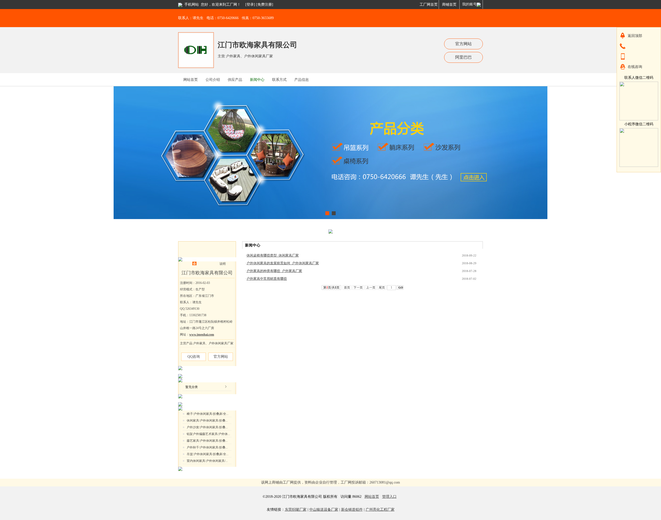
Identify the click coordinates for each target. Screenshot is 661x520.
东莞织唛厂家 (295, 509)
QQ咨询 (193, 357)
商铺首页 (449, 4)
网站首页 (372, 497)
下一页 (358, 287)
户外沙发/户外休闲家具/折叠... (207, 427)
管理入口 (389, 497)
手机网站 (191, 4)
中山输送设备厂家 (323, 509)
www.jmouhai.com (201, 334)
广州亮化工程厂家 (380, 509)
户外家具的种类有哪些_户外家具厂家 (274, 271)
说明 (222, 264)
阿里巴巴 (463, 57)
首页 (347, 287)
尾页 (382, 287)
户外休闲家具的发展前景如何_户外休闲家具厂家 (283, 263)
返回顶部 (635, 36)
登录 (250, 4)
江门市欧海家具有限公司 (257, 45)
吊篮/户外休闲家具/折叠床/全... (208, 454)
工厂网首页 (429, 4)
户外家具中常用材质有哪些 (267, 279)
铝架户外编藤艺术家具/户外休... (208, 434)
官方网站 (463, 44)
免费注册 (264, 4)
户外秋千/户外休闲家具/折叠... (207, 447)
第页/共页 (331, 287)
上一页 (370, 287)
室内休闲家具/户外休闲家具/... (207, 461)
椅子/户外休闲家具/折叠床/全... (208, 414)
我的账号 (469, 4)
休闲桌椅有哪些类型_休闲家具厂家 (273, 255)
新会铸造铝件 (352, 509)
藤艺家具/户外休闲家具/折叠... (207, 441)
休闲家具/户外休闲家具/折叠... (207, 420)
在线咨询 (635, 67)
